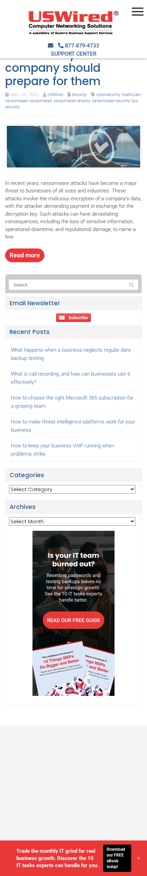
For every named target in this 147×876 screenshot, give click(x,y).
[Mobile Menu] (138, 11)
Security (79, 94)
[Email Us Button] (50, 45)
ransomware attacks (72, 100)
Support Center (73, 54)
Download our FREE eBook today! (116, 858)
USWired (55, 94)
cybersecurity (108, 94)
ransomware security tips (115, 100)
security (12, 107)
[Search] (131, 285)
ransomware (40, 100)
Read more (25, 255)
